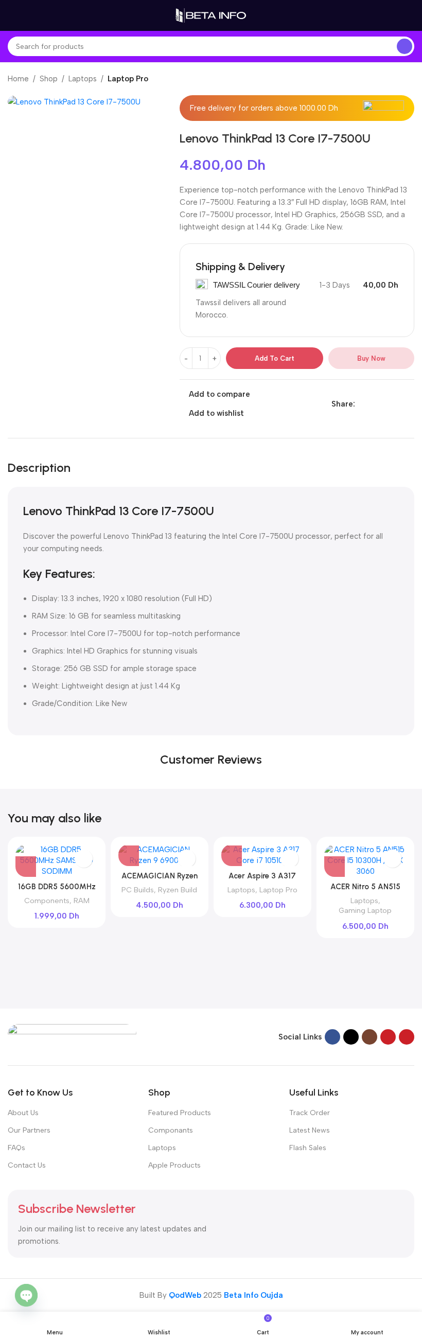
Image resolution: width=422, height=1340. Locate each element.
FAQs (16, 1147)
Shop (49, 78)
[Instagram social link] (369, 1037)
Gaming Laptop (365, 910)
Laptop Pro (128, 78)
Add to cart (274, 358)
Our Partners (29, 1130)
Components (46, 900)
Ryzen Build (177, 889)
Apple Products (174, 1165)
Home (18, 78)
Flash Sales (307, 1147)
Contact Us (27, 1165)
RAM (82, 900)
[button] (25, 866)
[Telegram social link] (408, 404)
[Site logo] (211, 15)
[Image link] (72, 1036)
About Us (23, 1112)
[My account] (410, 15)
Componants (170, 1130)
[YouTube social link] (388, 1037)
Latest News (309, 1130)
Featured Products (179, 1112)
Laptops (82, 78)
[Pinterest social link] (385, 404)
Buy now (371, 358)
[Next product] (409, 80)
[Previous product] (388, 80)
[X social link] (373, 404)
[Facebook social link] (361, 404)
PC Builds (137, 889)
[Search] (404, 46)
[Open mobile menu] (12, 15)
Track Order (309, 1112)
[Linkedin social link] (396, 404)
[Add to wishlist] (84, 859)
